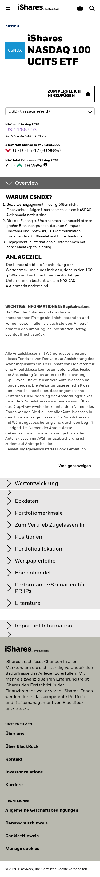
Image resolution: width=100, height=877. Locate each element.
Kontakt (13, 759)
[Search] (92, 8)
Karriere (14, 785)
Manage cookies (22, 849)
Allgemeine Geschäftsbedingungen (41, 810)
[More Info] (45, 165)
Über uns (14, 734)
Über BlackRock (21, 747)
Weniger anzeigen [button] (75, 466)
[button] (92, 8)
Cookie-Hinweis (22, 836)
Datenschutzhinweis (26, 823)
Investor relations (24, 772)
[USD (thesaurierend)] (50, 112)
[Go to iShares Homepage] (38, 7)
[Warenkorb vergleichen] (80, 8)
